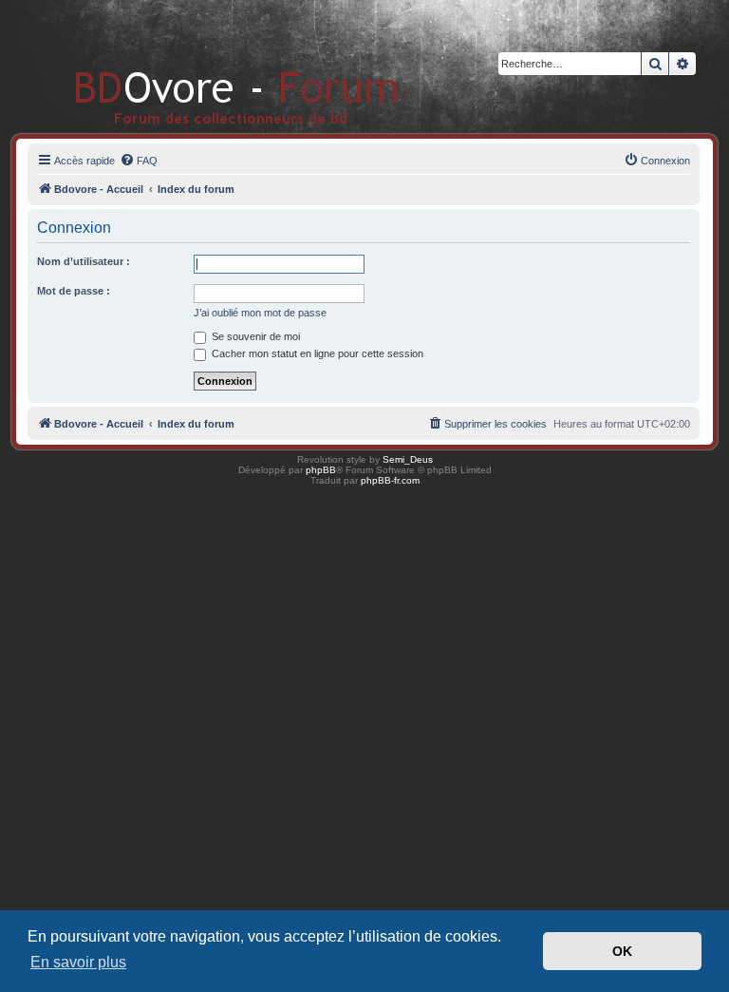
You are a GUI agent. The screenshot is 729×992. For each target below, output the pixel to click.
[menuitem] (139, 160)
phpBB (321, 470)
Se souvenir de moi (254, 336)
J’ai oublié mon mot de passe (260, 312)
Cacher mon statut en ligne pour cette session (316, 353)
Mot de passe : (73, 290)
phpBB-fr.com (390, 480)
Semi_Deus (408, 459)
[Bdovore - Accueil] (208, 66)
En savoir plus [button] (78, 962)
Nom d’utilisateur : (83, 261)
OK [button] (622, 951)
